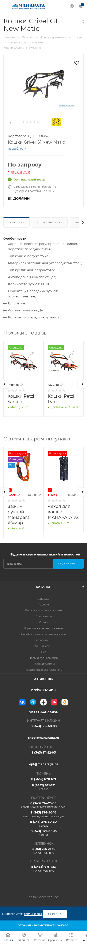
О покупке (43, 678)
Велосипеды (44, 640)
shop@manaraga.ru (43, 738)
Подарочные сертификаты (43, 669)
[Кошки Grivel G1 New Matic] (43, 84)
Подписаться (68, 563)
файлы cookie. (33, 913)
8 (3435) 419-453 (43, 868)
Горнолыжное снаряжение (43, 628)
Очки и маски (43, 646)
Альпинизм (43, 616)
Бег (43, 652)
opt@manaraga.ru (43, 764)
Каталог (43, 586)
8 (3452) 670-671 (43, 779)
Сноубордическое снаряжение (43, 634)
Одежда (43, 598)
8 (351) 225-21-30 (44, 850)
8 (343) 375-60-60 (43, 823)
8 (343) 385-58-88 (44, 726)
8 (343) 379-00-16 (44, 833)
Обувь (43, 622)
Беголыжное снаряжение (43, 610)
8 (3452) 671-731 (43, 787)
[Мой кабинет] (72, 7)
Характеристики (49, 222)
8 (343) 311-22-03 (43, 752)
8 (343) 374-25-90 (43, 805)
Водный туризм (44, 663)
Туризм (43, 604)
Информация (43, 689)
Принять (55, 913)
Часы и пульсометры (43, 657)
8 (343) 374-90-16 (43, 814)
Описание (16, 222)
